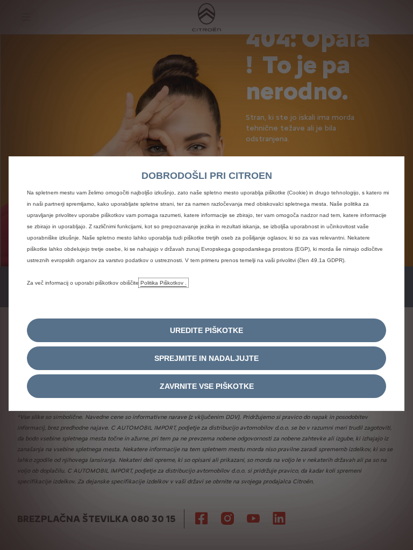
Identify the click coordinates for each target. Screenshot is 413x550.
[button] (206, 330)
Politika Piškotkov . (163, 283)
